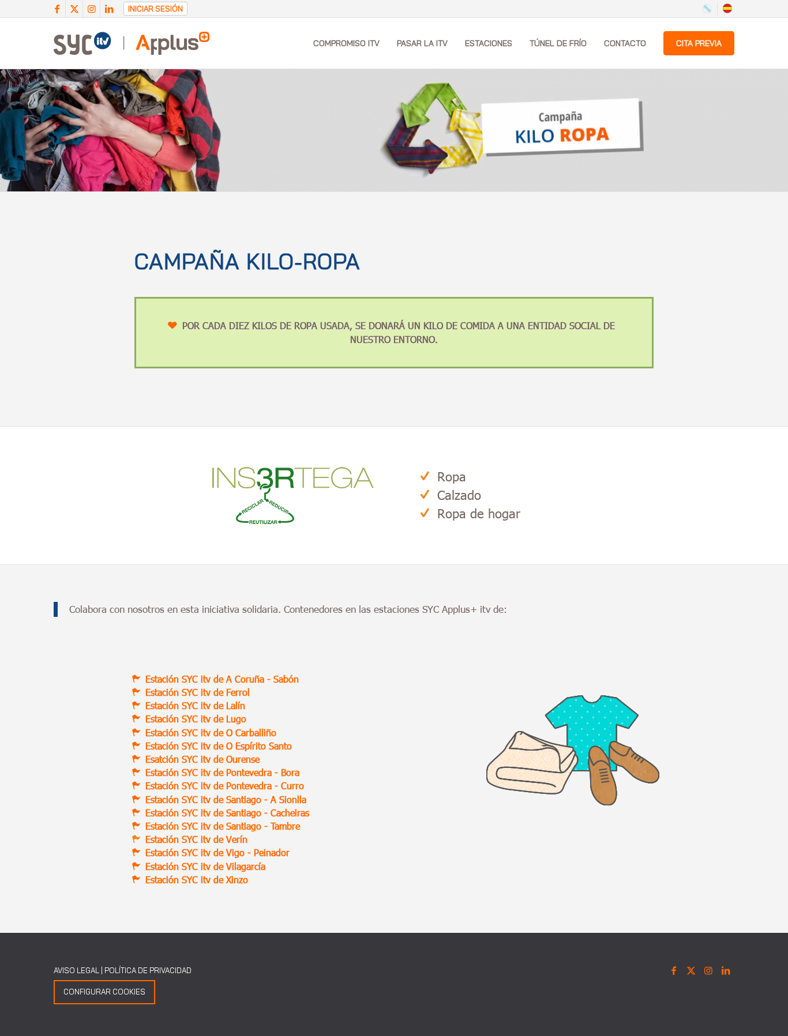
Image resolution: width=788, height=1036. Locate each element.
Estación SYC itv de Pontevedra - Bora (222, 772)
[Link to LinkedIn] (109, 8)
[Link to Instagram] (91, 8)
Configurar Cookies (104, 991)
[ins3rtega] (293, 495)
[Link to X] (74, 8)
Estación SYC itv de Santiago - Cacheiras (227, 813)
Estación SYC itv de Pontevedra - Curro (224, 785)
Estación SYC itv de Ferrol (197, 692)
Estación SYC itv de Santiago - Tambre (222, 826)
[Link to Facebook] (56, 8)
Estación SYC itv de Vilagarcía (205, 866)
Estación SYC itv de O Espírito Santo (218, 746)
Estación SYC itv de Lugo (195, 719)
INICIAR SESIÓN (155, 8)
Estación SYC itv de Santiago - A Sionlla (225, 799)
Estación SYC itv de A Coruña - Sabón (222, 679)
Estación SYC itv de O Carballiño (210, 732)
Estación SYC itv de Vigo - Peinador (217, 852)
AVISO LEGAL (76, 970)
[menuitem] (346, 43)
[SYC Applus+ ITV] (131, 43)
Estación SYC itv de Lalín (195, 705)
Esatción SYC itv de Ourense (202, 759)
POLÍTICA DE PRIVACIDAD (148, 970)
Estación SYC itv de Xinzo (196, 879)
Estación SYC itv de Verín (196, 839)
